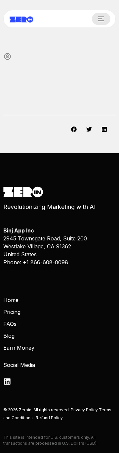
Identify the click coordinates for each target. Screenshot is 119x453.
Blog (9, 335)
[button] (73, 129)
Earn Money (18, 347)
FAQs (10, 324)
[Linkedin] (7, 381)
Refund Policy (49, 417)
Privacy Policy (85, 409)
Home (11, 300)
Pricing (11, 312)
